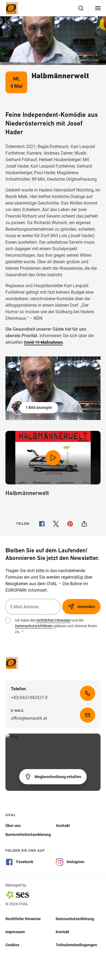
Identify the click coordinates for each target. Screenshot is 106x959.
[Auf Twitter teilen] (56, 524)
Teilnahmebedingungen (76, 945)
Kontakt (62, 932)
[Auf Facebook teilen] (42, 524)
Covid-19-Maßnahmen (43, 342)
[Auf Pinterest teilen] (70, 524)
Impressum (15, 932)
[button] (35, 407)
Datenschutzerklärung (75, 919)
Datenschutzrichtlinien (34, 626)
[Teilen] (84, 524)
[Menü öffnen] (97, 8)
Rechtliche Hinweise (23, 919)
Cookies (12, 945)
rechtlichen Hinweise (53, 620)
